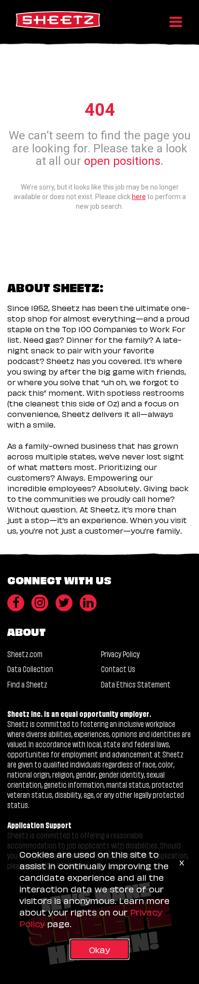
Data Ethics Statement (136, 684)
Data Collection (30, 668)
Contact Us (118, 668)
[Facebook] (15, 602)
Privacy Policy (120, 653)
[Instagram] (39, 602)
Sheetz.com (25, 653)
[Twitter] (64, 602)
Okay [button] (99, 949)
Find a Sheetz (27, 683)
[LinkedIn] (88, 602)
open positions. (123, 161)
